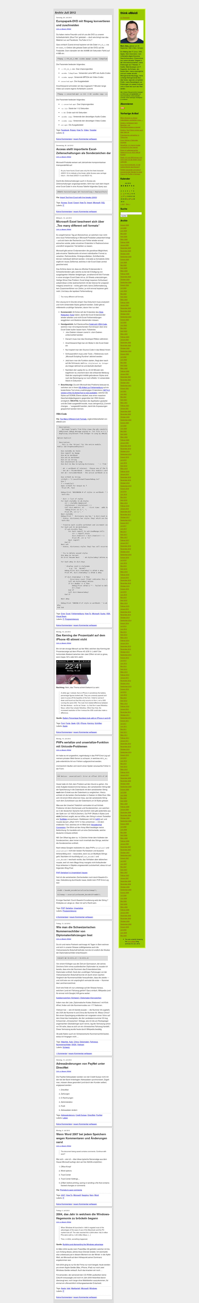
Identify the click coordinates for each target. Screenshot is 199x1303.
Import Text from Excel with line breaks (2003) (78, 197)
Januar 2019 (124, 474)
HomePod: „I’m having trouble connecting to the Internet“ (130, 146)
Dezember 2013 (125, 646)
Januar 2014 (124, 643)
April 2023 (123, 331)
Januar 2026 (124, 245)
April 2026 (123, 236)
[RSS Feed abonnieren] (122, 108)
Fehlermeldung (77, 613)
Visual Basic (61, 616)
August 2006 (124, 892)
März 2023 (123, 334)
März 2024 (123, 299)
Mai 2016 (123, 566)
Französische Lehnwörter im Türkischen (129, 136)
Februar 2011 (124, 738)
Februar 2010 (124, 772)
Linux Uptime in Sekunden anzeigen (129, 141)
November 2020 (125, 414)
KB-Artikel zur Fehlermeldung (91, 387)
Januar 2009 (124, 809)
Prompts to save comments (71, 1190)
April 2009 (123, 801)
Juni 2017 (123, 529)
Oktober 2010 (124, 749)
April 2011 (123, 732)
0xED (97, 819)
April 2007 (123, 870)
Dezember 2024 (125, 276)
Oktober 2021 (124, 382)
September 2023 (125, 317)
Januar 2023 (124, 339)
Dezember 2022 (125, 342)
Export (76, 202)
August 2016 (124, 557)
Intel (68, 1288)
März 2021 (123, 403)
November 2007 (125, 850)
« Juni (122, 204)
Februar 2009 (124, 807)
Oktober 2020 (124, 417)
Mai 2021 (123, 397)
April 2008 (123, 835)
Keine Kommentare (64, 139)
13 (130, 193)
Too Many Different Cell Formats (73, 419)
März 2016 (123, 572)
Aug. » (128, 204)
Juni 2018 (123, 494)
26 (128, 199)
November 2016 (125, 549)
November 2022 (125, 345)
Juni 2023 (123, 325)
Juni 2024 (123, 291)
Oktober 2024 (124, 279)
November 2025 (125, 251)
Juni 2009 (123, 795)
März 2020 (123, 437)
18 (126, 196)
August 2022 (124, 354)
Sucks (102, 613)
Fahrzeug (94, 1041)
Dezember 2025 (125, 248)
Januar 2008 (124, 844)
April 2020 (123, 434)
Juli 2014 (123, 626)
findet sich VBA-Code (98, 324)
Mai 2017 (123, 531)
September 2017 (125, 520)
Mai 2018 (123, 497)
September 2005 (125, 924)
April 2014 (123, 635)
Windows (93, 1288)
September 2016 (125, 554)
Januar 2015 (124, 609)
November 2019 (125, 448)
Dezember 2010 (125, 743)
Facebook (65, 130)
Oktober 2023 (124, 314)
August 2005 (124, 927)
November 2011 (125, 712)
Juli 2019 (123, 460)
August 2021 (124, 388)
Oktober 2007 (124, 852)
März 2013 (123, 672)
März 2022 (123, 368)
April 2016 (123, 569)
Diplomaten (84, 1041)
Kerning (90, 723)
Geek (73, 723)
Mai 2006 (123, 901)
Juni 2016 (123, 563)
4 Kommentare (62, 917)
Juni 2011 (123, 726)
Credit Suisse (81, 1115)
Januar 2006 (124, 912)
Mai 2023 (123, 328)
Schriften (98, 723)
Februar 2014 (124, 640)
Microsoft (96, 202)
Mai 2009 (123, 798)
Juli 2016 (123, 560)
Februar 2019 (124, 471)
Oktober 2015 (124, 586)
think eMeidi (132, 941)
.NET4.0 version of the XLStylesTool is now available (85, 391)
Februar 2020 (124, 440)
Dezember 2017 (125, 511)
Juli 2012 (123, 692)
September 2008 (125, 821)
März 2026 (123, 239)
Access (64, 202)
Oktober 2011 (124, 715)
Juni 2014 (123, 629)
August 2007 (124, 858)
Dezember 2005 (125, 915)
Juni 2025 (123, 262)
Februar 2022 (124, 371)
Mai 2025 (123, 265)
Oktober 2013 (124, 652)
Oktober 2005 (124, 921)
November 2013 (125, 649)
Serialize (69, 908)
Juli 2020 (123, 425)
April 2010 (123, 766)
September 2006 (125, 890)
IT (63, 132)
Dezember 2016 (125, 546)
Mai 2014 (123, 632)
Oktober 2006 (124, 887)
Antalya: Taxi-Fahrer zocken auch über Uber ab (131, 131)
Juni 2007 (123, 864)
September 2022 (125, 351)
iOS (78, 723)
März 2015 (123, 603)
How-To (80, 130)
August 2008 (124, 824)
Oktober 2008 (124, 818)
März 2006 (123, 907)
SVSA (74, 1044)
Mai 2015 (123, 597)
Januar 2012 (124, 709)
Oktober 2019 (124, 451)
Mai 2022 (123, 362)
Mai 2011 (123, 729)
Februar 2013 (124, 675)
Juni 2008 (123, 829)
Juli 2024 (123, 288)
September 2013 (125, 655)
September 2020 (125, 420)
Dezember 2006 (125, 881)
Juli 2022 (123, 357)
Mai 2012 (123, 698)
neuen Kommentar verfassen (85, 139)
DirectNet (91, 1115)
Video (86, 130)
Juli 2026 (123, 228)
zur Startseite (124, 17)
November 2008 (125, 815)
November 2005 (125, 918)
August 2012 (124, 689)
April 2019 (123, 466)
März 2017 (123, 537)
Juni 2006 (123, 898)
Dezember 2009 (125, 778)
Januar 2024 (124, 305)
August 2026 (124, 225)
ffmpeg (73, 130)
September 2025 (125, 256)
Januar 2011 (124, 741)
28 (132, 199)
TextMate (63, 819)
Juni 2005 (123, 933)
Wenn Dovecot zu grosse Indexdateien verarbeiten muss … (131, 119)
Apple (65, 726)
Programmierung (72, 619)
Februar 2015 (124, 606)
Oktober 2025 (124, 254)
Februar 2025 (124, 274)
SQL (103, 202)
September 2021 (125, 385)
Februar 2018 (124, 506)
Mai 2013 (123, 666)
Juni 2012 (123, 695)
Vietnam (80, 1044)
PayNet (99, 1115)
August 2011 (124, 721)
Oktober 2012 (124, 683)
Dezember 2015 (125, 580)
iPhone (83, 723)
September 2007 (125, 855)
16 (121, 196)
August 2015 (124, 589)
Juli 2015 (123, 592)
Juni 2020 (123, 428)
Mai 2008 (123, 832)
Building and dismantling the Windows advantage (83, 1244)
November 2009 (125, 781)
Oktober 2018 (124, 483)
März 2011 (123, 735)
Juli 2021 (123, 391)
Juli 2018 (123, 491)
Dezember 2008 (125, 812)
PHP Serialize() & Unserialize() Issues (71, 872)
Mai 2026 (123, 233)
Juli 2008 (123, 827)
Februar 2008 (124, 841)
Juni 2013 (123, 663)
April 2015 (123, 600)
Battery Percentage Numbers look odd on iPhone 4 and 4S (87, 718)
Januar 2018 (124, 509)
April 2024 (123, 297)
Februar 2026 (124, 242)
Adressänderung (68, 1115)
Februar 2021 (124, 405)
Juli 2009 (123, 792)
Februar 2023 (124, 337)
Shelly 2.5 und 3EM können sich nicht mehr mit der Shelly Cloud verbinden (131, 159)
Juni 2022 (123, 360)
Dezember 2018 (125, 477)
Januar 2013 (124, 678)
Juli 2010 (123, 758)
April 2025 (123, 268)
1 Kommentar (61, 1053)
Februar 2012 (124, 706)
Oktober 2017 (124, 517)
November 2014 (125, 615)
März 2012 (123, 703)
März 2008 (123, 838)
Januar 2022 (124, 374)
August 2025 (124, 259)
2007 (63, 1195)
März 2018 (123, 503)
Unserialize (78, 908)
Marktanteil (75, 1288)
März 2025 (123, 271)
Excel (70, 202)
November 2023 (125, 311)
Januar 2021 (124, 408)
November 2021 (125, 380)
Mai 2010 (123, 763)
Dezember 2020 (125, 411)
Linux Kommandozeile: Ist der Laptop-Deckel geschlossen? (130, 166)
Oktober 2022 (124, 348)
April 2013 (123, 669)
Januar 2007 (124, 878)
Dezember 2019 (125, 446)
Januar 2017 (124, 543)
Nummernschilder (63, 1044)
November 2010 (125, 746)
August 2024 (124, 285)
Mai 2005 (123, 935)
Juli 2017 (123, 526)
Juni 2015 (123, 595)
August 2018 (124, 488)
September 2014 (125, 620)
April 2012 (123, 701)
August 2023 (124, 320)
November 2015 (125, 583)
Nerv (91, 1195)
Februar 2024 (124, 302)
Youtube (93, 130)
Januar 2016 (124, 577)
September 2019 (125, 454)
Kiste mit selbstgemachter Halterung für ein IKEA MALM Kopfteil (130, 152)
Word (96, 1195)
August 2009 (124, 789)
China (76, 1041)
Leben (65, 1118)
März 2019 (123, 468)
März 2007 (123, 872)
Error (63, 613)
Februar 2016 (124, 574)
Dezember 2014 (125, 612)
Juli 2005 (123, 930)
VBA (108, 613)
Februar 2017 (124, 540)
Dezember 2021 (125, 377)
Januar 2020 (124, 443)
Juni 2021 (123, 394)
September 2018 (125, 486)
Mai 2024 (123, 294)
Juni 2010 (123, 761)
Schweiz (66, 1047)
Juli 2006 (123, 895)
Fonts (68, 723)
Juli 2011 (123, 723)
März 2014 (123, 637)
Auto (71, 1041)
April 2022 (123, 365)
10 (123, 193)
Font (63, 723)
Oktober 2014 (124, 617)
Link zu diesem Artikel (63, 29)
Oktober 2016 (124, 552)
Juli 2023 (123, 322)
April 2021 (123, 400)
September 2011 (125, 718)
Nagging (85, 1195)
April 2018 (123, 500)
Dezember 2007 (125, 847)
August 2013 (124, 658)
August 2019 (124, 457)
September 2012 (125, 686)
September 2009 (125, 786)
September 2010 (125, 752)
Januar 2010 (124, 775)
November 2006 (125, 884)
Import (89, 202)
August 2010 (124, 755)
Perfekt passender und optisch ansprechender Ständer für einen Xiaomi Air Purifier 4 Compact (131, 172)
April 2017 (123, 534)
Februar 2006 (124, 910)
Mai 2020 (123, 431)
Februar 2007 (124, 875)
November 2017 (125, 514)
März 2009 (123, 804)
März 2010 (123, 769)
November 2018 (125, 480)
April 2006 (123, 904)
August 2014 (124, 623)
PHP (63, 908)
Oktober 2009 (124, 784)
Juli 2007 (123, 861)
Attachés (64, 1041)
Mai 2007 (123, 867)
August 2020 (124, 423)
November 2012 (125, 680)
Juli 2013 (123, 660)
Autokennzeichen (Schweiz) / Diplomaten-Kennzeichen (78, 997)
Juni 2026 (123, 231)
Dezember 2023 (125, 308)
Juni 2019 (123, 463)
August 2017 (124, 523)
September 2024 (125, 282)
